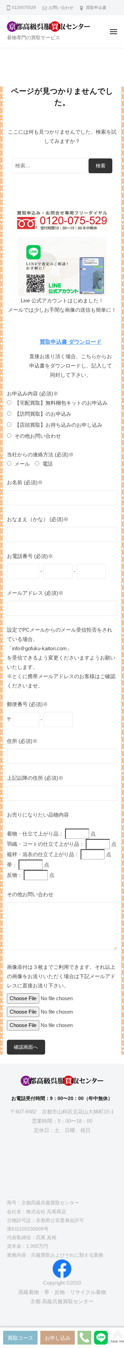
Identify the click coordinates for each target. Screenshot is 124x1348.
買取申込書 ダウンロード (71, 342)
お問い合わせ (61, 7)
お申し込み (58, 1338)
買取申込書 (96, 7)
